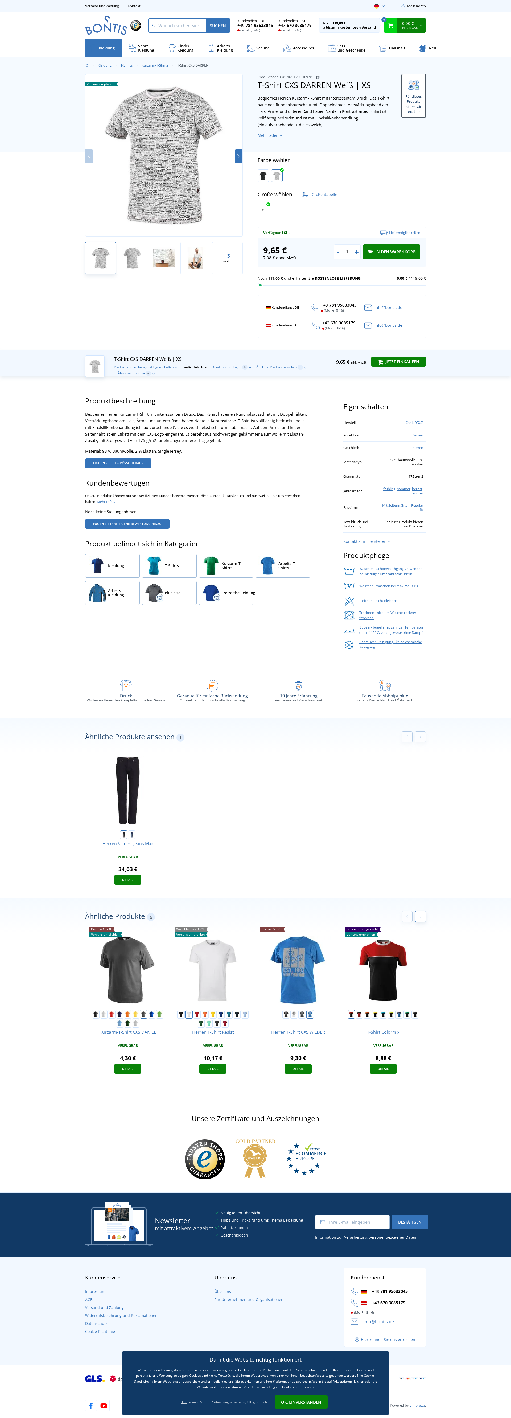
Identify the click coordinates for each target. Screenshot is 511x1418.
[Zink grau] (143, 1014)
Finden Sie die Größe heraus (118, 463)
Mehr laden (268, 135)
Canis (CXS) (414, 422)
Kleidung (105, 65)
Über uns (223, 1291)
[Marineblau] (237, 1014)
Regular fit (417, 507)
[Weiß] (277, 175)
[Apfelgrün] (159, 1014)
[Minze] (209, 1023)
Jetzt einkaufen (402, 361)
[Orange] (127, 1014)
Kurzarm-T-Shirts (155, 65)
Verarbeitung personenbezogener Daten (380, 1237)
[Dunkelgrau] (302, 1014)
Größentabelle (324, 194)
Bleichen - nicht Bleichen (378, 600)
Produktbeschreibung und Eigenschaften (144, 367)
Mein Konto (416, 5)
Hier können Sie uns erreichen (388, 1339)
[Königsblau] (221, 1014)
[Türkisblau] (383, 1014)
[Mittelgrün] (407, 1014)
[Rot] (112, 1014)
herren (418, 447)
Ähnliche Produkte (133, 373)
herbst (417, 488)
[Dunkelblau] (131, 834)
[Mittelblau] (151, 1014)
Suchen (218, 25)
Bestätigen (410, 1222)
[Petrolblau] (229, 1014)
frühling (389, 488)
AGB (89, 1299)
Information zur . (366, 1237)
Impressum (95, 1291)
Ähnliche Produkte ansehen (278, 367)
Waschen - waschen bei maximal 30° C (389, 586)
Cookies (195, 1375)
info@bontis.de (388, 307)
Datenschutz (96, 1323)
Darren (417, 435)
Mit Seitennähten (396, 505)
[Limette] (391, 1014)
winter (418, 493)
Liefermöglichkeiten (404, 232)
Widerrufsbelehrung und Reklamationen (121, 1315)
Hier (184, 1402)
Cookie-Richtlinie (100, 1331)
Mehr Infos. (106, 501)
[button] (238, 156)
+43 (295, 25)
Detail (127, 880)
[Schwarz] (263, 175)
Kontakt (134, 5)
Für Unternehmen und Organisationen (249, 1299)
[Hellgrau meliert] (135, 1023)
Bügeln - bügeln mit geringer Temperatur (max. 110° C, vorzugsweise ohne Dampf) (391, 630)
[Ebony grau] (217, 1023)
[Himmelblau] (119, 1023)
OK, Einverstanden (301, 1402)
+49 (255, 25)
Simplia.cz (417, 1405)
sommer (403, 488)
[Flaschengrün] (127, 1023)
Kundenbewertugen (229, 367)
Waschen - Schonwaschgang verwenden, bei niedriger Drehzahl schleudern (391, 571)
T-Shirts (127, 65)
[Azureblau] (310, 1014)
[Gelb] (135, 1014)
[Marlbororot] (225, 1023)
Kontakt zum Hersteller (364, 541)
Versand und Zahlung (102, 5)
